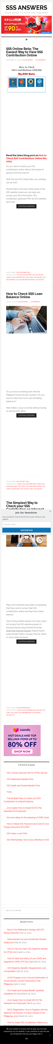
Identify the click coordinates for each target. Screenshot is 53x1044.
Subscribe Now (26, 530)
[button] (26, 512)
